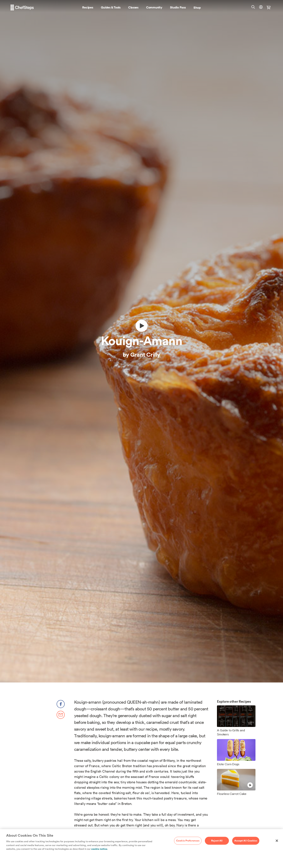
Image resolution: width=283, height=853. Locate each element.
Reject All (217, 840)
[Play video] (142, 326)
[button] (87, 7)
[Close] (277, 840)
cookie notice (99, 849)
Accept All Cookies (245, 840)
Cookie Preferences (187, 840)
